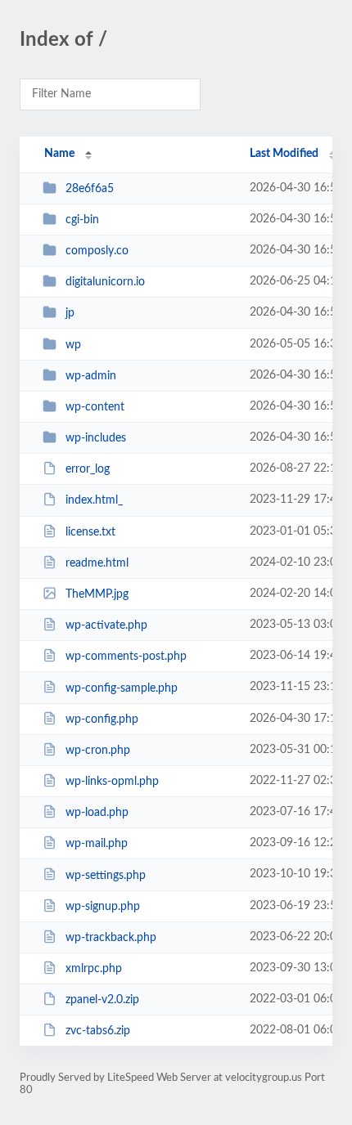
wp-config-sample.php (121, 687)
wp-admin (90, 376)
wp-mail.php (96, 843)
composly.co (97, 251)
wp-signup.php (102, 906)
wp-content (94, 407)
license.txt (90, 532)
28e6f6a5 (89, 189)
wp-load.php (97, 812)
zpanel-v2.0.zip (102, 1000)
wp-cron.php (97, 750)
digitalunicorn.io (105, 282)
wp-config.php (101, 719)
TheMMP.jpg (97, 594)
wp (73, 345)
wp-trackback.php (110, 937)
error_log (87, 469)
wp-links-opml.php (112, 781)
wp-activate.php (106, 625)
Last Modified (284, 153)
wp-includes (95, 438)
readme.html (97, 563)
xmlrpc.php (93, 969)
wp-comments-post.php (126, 656)
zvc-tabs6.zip (97, 1031)
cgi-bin (82, 220)
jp (69, 313)
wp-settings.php (105, 875)
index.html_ (94, 500)
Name (59, 153)
